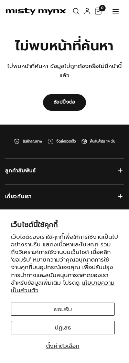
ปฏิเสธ (63, 327)
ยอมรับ (63, 309)
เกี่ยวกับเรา (18, 196)
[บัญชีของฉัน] (87, 11)
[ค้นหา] (76, 11)
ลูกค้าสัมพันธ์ (20, 170)
